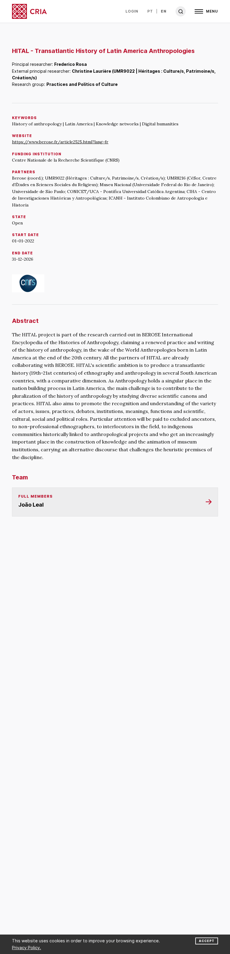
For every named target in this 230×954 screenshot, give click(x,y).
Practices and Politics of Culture (82, 84)
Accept (206, 941)
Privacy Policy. (26, 947)
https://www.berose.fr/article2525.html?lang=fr (60, 142)
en (164, 11)
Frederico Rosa (70, 64)
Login (131, 11)
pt (150, 11)
